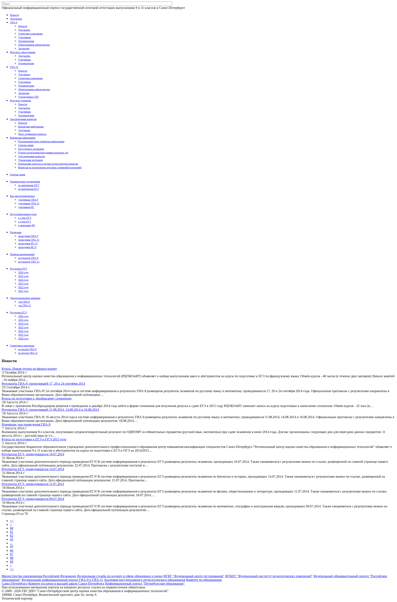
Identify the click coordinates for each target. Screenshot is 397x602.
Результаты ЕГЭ (18, 312)
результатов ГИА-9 (28, 258)
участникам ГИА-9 (28, 199)
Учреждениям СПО (28, 96)
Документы (16, 18)
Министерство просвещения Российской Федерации (39, 576)
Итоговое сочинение (20, 100)
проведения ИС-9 (27, 247)
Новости (14, 15)
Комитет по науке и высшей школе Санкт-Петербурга (66, 583)
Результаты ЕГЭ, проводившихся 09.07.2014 (33, 499)
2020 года (23, 338)
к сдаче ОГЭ (24, 218)
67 (11, 554)
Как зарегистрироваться (22, 196)
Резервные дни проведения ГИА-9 (26, 424)
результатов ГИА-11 (28, 261)
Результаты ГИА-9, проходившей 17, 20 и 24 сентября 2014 (43, 383)
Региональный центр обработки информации (41, 141)
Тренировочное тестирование (25, 181)
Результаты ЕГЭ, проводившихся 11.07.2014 (33, 484)
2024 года (23, 279)
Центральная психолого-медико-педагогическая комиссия (48, 163)
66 (11, 550)
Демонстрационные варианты (25, 298)
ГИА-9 (13, 22)
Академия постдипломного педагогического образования (144, 580)
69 (11, 561)
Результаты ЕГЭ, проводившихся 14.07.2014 (33, 469)
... (11, 543)
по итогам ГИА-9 (27, 349)
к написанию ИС (26, 225)
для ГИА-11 (24, 305)
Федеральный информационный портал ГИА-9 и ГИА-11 (62, 580)
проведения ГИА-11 (28, 239)
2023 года (23, 283)
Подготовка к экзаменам (31, 149)
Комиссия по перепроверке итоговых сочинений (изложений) (49, 167)
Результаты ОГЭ (18, 268)
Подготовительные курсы (23, 214)
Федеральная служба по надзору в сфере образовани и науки (120, 576)
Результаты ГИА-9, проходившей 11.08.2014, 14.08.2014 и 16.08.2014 (50, 409)
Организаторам (26, 41)
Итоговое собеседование (22, 52)
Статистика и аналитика (30, 33)
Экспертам (23, 48)
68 (11, 558)
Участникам (24, 37)
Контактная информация (31, 126)
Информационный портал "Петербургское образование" (145, 583)
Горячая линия (17, 174)
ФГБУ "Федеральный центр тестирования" (193, 576)
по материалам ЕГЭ (28, 189)
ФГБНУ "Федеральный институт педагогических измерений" (269, 576)
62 (11, 535)
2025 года (23, 276)
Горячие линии (25, 145)
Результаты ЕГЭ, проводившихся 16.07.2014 (33, 454)
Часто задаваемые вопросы (32, 134)
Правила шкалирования (22, 254)
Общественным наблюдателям (34, 44)
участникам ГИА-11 (28, 203)
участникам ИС (26, 207)
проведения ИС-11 (28, 243)
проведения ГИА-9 (28, 236)
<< (12, 520)
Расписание (16, 232)
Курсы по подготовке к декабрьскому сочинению (37, 398)
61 (11, 532)
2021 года (23, 291)
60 (11, 528)
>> (12, 569)
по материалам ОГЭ (28, 185)
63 (11, 539)
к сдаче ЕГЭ (24, 221)
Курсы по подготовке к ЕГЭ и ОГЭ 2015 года (34, 439)
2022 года (23, 287)
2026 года (23, 272)
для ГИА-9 (24, 301)
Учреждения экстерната (30, 160)
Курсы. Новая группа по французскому (29, 368)
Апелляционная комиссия (23, 119)
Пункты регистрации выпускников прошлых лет (43, 152)
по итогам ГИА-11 (28, 353)
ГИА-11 (14, 67)
